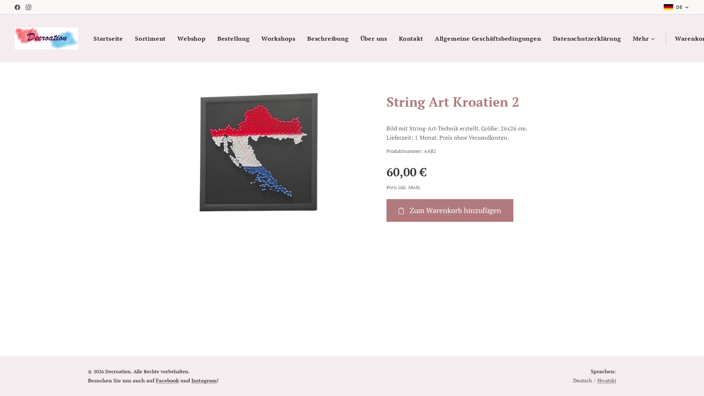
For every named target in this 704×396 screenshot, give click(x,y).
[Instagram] (28, 7)
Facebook (167, 380)
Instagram (204, 380)
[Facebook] (17, 7)
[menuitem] (110, 38)
